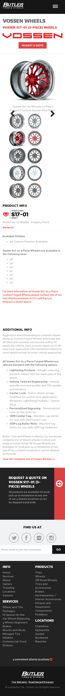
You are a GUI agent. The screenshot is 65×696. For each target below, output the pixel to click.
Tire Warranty (19, 682)
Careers (8, 595)
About (6, 580)
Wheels (40, 576)
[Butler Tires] (32, 676)
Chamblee (42, 626)
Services (8, 576)
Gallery (7, 584)
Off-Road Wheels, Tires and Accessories (46, 584)
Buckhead (41, 637)
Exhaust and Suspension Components (43, 607)
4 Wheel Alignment (15, 622)
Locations (9, 591)
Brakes (7, 626)
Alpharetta (42, 630)
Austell (39, 634)
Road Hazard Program (41, 682)
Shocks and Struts (14, 630)
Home (6, 572)
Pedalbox (41, 614)
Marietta (40, 641)
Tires (38, 572)
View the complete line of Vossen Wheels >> (29, 459)
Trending (8, 587)
